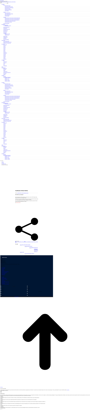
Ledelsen (3, 269)
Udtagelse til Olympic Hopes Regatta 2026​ (28, 246)
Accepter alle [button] (6, 390)
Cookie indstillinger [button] (2, 390)
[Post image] (17, 246)
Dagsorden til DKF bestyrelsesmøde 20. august (33, 247)
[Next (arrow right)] (1, 409)
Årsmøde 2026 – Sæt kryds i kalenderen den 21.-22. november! (36, 249)
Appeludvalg (3, 268)
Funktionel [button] (1, 396)
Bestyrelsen (3, 270)
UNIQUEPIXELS (16, 296)
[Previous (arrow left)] (0, 409)
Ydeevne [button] (1, 398)
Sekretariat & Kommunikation (5, 271)
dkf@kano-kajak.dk (4, 257)
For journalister (3, 267)
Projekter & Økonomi (4, 272)
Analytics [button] (1, 400)
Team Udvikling (3, 273)
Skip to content (2, 0)
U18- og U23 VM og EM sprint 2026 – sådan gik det (29, 253)
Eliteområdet (3, 274)
